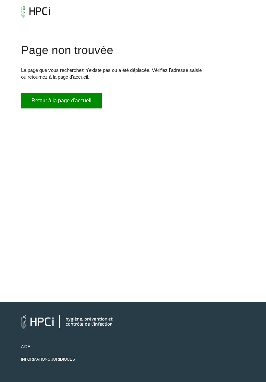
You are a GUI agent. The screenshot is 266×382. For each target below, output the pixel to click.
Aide (25, 346)
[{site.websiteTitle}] (35, 11)
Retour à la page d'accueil (61, 100)
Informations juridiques (48, 359)
